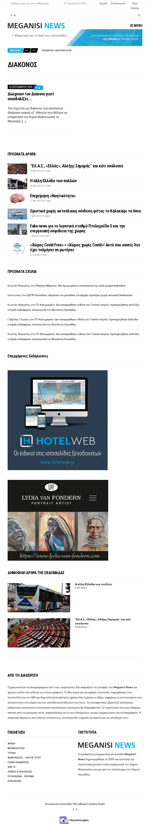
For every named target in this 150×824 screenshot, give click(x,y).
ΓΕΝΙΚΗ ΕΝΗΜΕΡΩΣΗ (18, 762)
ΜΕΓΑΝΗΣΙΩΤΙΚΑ (16, 748)
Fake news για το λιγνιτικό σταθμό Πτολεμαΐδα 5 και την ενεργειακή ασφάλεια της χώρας (77, 228)
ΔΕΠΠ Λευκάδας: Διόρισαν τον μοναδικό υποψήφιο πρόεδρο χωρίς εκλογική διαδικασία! (80, 295)
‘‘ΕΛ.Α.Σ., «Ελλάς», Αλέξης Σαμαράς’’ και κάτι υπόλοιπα (76, 165)
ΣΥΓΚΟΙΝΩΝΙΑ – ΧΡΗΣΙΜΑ (21, 776)
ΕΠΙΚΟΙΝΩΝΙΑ (14, 781)
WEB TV (11, 766)
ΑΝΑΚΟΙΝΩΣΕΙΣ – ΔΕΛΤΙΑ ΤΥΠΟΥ (24, 757)
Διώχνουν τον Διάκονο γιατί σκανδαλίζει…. (31, 96)
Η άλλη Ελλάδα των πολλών (53, 180)
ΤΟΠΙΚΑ (11, 752)
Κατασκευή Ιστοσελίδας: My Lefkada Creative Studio (75, 803)
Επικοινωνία (118, 3)
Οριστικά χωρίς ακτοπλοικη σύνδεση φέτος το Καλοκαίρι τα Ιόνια (85, 211)
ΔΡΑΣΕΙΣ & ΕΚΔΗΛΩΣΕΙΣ (20, 771)
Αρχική (103, 3)
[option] (92, 50)
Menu (137, 25)
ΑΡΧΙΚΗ (11, 743)
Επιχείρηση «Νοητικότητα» (57, 50)
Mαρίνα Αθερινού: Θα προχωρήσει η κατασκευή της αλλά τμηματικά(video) (80, 285)
